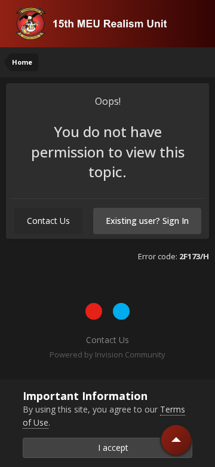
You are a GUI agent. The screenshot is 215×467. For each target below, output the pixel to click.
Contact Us (48, 220)
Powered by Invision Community (107, 354)
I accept (110, 447)
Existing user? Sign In (147, 220)
